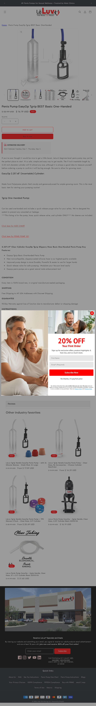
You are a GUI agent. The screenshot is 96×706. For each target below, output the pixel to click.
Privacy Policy (78, 388)
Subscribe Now (71, 372)
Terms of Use (88, 388)
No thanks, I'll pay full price (71, 379)
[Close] (92, 313)
